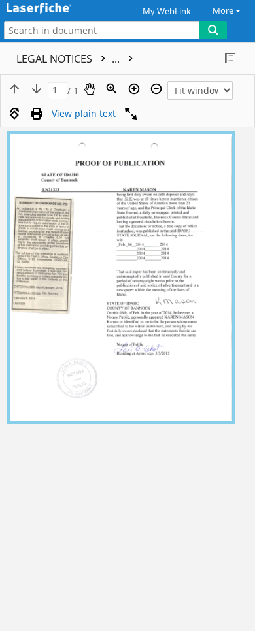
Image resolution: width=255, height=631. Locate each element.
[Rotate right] (14, 114)
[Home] (56, 9)
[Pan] (89, 89)
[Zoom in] (134, 89)
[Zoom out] (156, 89)
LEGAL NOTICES (69, 59)
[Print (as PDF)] (37, 114)
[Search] (213, 30)
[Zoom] (112, 89)
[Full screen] (131, 114)
